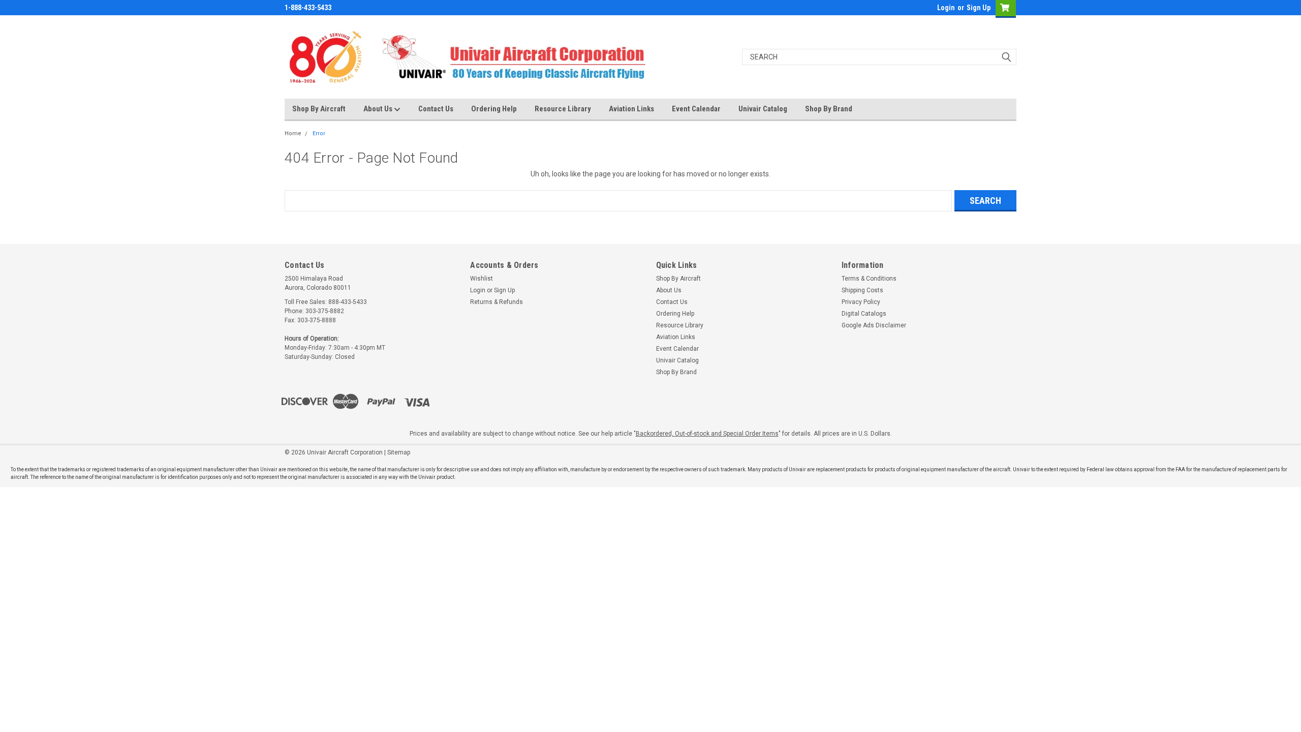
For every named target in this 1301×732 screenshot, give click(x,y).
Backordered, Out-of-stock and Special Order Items (707, 433)
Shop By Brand (828, 108)
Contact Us (435, 108)
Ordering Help (494, 108)
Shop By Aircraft (319, 108)
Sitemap (398, 452)
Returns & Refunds (496, 302)
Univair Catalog (762, 108)
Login (946, 8)
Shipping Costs (862, 290)
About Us (378, 108)
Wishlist (481, 278)
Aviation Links (631, 108)
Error (319, 133)
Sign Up (978, 8)
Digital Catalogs (864, 313)
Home (293, 133)
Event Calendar (696, 108)
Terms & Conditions (869, 278)
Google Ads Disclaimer (874, 325)
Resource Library (563, 108)
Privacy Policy (861, 302)
